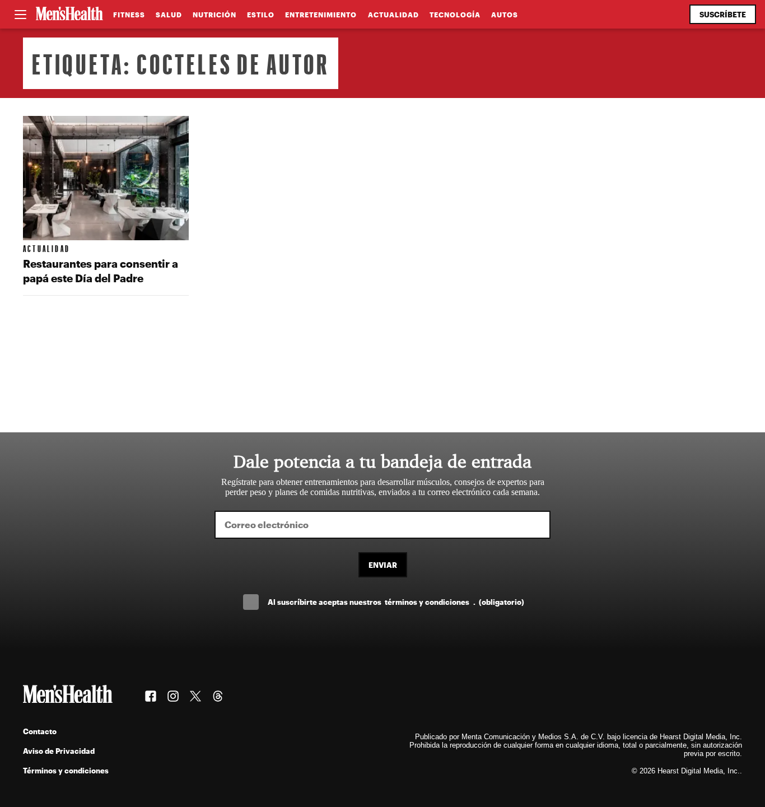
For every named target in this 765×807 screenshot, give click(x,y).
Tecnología (455, 14)
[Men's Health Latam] (69, 14)
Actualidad (393, 14)
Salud (169, 14)
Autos (504, 14)
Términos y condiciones (66, 770)
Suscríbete (722, 14)
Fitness (129, 14)
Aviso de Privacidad (59, 751)
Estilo (260, 14)
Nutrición (214, 14)
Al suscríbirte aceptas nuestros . (396, 602)
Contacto (40, 731)
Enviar (382, 565)
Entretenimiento (321, 14)
